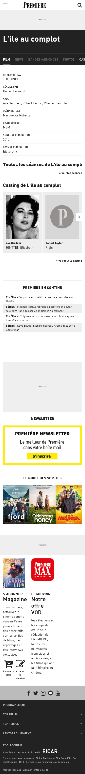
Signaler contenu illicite (35, 769)
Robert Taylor (32, 103)
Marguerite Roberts (16, 115)
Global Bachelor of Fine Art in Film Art (56, 758)
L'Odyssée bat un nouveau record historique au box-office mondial (40, 318)
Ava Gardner (11, 103)
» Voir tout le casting (69, 260)
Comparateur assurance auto (18, 758)
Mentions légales (12, 769)
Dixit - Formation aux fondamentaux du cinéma (44, 761)
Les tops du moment (17, 733)
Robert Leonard (14, 91)
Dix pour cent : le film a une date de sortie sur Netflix (39, 299)
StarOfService (10, 761)
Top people (11, 723)
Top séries (10, 714)
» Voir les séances (70, 173)
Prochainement (14, 705)
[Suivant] (79, 217)
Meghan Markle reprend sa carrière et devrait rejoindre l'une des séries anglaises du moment (39, 308)
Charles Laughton (56, 103)
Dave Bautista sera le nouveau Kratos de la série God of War (40, 327)
